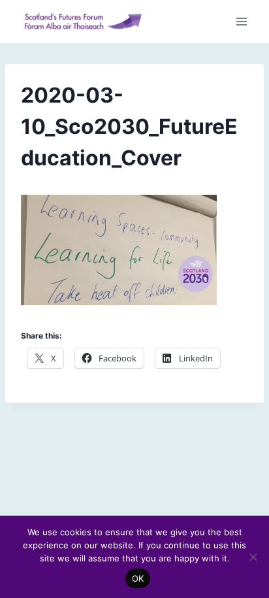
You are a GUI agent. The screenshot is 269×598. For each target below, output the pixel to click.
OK (138, 578)
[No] (252, 556)
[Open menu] (241, 22)
